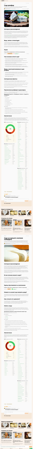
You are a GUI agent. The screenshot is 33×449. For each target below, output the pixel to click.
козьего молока (10, 334)
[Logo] (3, 0)
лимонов (6, 316)
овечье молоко (9, 35)
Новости (14, 439)
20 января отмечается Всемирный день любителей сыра (18, 229)
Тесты (2, 439)
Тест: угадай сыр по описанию (6, 228)
